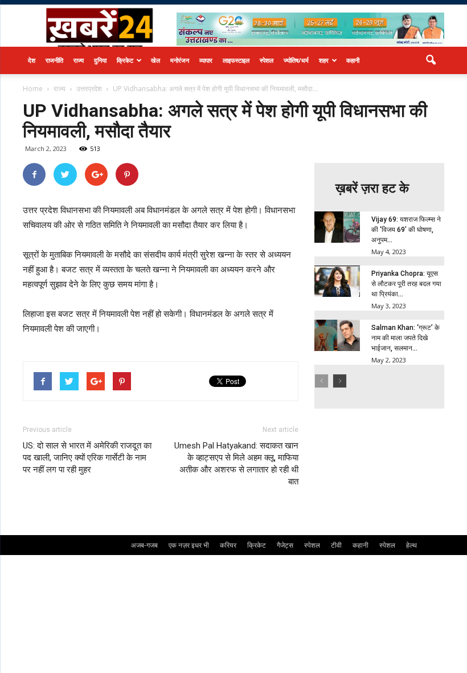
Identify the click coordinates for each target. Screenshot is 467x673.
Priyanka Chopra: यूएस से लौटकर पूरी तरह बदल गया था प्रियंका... (406, 284)
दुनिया (100, 60)
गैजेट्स (285, 545)
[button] (430, 60)
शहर (324, 60)
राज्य (78, 60)
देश (31, 60)
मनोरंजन (179, 60)
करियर (228, 545)
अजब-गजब (144, 545)
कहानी (352, 60)
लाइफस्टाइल (236, 60)
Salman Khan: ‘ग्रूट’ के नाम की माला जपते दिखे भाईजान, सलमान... (405, 338)
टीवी (336, 545)
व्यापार (205, 60)
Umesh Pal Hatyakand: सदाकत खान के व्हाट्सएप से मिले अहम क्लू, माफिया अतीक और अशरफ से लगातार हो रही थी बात (236, 463)
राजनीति (54, 60)
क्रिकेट (125, 60)
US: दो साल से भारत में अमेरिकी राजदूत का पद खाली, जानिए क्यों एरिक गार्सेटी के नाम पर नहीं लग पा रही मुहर (87, 457)
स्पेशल (266, 60)
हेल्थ (411, 545)
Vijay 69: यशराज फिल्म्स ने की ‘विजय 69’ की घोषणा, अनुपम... (406, 229)
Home (33, 88)
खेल (155, 60)
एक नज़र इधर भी (189, 545)
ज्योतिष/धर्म (296, 60)
